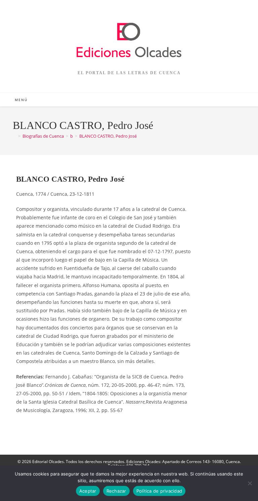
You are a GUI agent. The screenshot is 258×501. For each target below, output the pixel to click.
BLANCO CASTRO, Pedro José (108, 136)
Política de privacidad (159, 491)
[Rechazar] (249, 483)
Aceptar (87, 491)
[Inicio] (14, 136)
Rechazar (116, 491)
